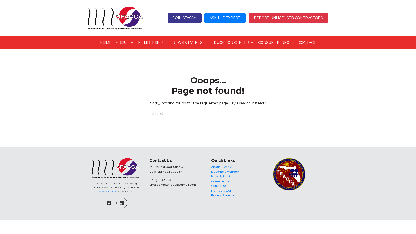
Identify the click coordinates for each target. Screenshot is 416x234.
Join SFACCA (184, 18)
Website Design (107, 191)
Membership (150, 43)
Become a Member (225, 171)
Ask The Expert (225, 18)
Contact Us (218, 185)
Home (106, 43)
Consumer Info (273, 43)
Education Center (230, 43)
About (122, 43)
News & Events (187, 43)
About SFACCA (221, 167)
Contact (307, 43)
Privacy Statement (224, 195)
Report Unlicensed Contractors (288, 18)
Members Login (222, 190)
